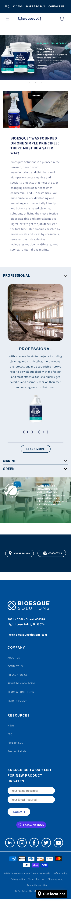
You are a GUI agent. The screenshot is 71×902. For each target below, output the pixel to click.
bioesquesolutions (21, 873)
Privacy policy (18, 879)
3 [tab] (41, 83)
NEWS (11, 725)
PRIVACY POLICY (17, 674)
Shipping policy (56, 879)
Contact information (37, 885)
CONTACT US (56, 6)
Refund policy (60, 873)
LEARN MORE (35, 449)
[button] (7, 19)
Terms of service (36, 879)
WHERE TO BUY (35, 6)
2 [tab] (35, 83)
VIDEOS (18, 6)
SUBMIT (19, 812)
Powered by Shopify (40, 873)
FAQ (7, 6)
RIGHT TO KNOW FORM (21, 683)
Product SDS (15, 742)
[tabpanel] (35, 57)
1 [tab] (30, 83)
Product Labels (17, 751)
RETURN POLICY (17, 700)
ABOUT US (14, 657)
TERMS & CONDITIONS (21, 692)
